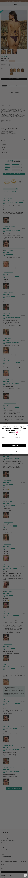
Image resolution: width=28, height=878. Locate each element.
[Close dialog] (26, 425)
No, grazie (14, 448)
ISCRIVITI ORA (14, 445)
